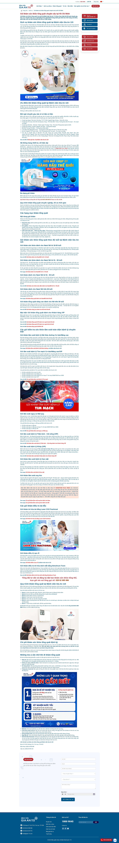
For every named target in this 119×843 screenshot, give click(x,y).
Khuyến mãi (48, 821)
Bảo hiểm (70, 6)
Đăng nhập (96, 1)
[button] (101, 1)
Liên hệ (89, 1)
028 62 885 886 (46, 199)
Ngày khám (63, 792)
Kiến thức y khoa (50, 824)
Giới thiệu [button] (39, 6)
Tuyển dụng (49, 834)
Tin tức (65, 6)
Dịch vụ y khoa (48, 6)
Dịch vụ (30, 10)
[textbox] (78, 774)
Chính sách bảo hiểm (51, 826)
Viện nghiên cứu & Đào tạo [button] (81, 6)
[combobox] (78, 773)
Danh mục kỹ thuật (50, 829)
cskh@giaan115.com (27, 833)
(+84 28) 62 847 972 (27, 831)
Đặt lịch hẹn (96, 6)
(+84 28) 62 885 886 (27, 828)
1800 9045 (67, 821)
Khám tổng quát (57, 6)
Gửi (96, 822)
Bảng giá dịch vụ (50, 831)
